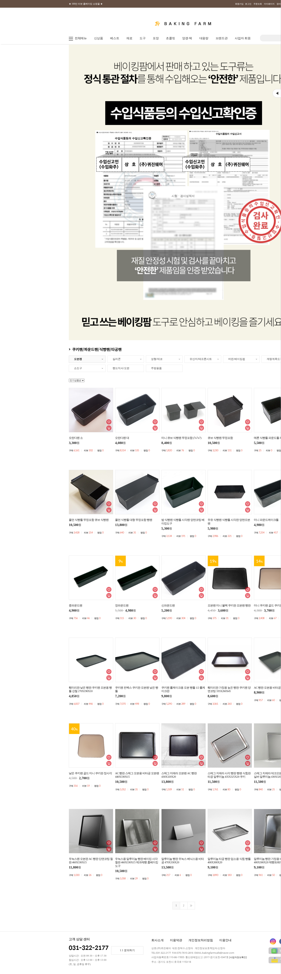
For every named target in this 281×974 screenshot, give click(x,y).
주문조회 (257, 4)
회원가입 (239, 4)
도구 (142, 38)
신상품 (98, 38)
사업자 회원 (242, 38)
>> (191, 905)
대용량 (203, 38)
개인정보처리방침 (200, 940)
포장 (156, 38)
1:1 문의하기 (127, 950)
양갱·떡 (187, 38)
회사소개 (157, 940)
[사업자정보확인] (238, 957)
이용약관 (176, 940)
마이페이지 (269, 4)
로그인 (248, 4)
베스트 (114, 38)
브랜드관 (222, 38)
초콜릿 (170, 38)
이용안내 (225, 940)
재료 (129, 38)
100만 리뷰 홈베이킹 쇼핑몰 (86, 3)
